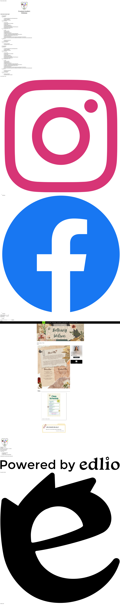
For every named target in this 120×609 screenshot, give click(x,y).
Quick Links (6, 22)
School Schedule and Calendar (8, 23)
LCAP (5, 30)
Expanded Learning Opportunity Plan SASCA (11, 35)
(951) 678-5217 (5, 449)
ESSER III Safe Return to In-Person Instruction (11, 33)
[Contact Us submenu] (2, 39)
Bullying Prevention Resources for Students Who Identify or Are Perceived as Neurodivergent (18, 37)
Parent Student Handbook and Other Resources (11, 26)
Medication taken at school (8, 56)
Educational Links (7, 31)
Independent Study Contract (8, 44)
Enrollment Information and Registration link (10, 18)
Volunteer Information (7, 55)
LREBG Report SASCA (8, 66)
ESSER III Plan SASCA (7, 32)
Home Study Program (7, 50)
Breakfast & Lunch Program (8, 27)
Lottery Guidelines (7, 19)
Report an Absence (7, 43)
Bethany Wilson (48, 418)
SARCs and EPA (6, 61)
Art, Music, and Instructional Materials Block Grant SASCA (13, 34)
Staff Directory (6, 71)
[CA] (2, 29)
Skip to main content (3, 0)
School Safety (6, 24)
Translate (7, 315)
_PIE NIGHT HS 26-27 (52, 427)
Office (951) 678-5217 (7, 40)
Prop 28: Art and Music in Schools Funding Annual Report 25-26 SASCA (15, 36)
